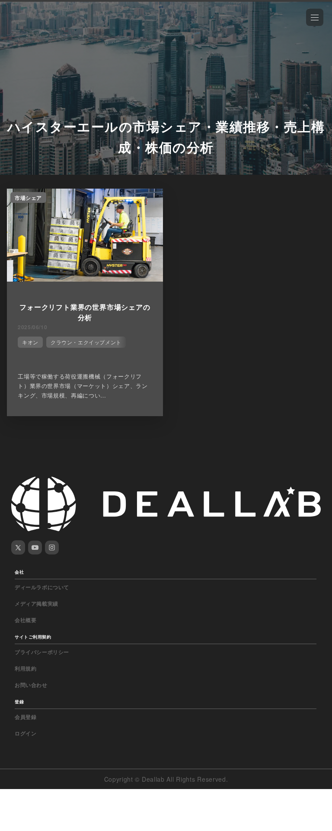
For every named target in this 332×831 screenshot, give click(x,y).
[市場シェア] (85, 279)
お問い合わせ (31, 685)
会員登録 (25, 717)
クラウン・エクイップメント (86, 342)
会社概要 (25, 620)
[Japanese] (31, 27)
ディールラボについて (42, 587)
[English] (16, 27)
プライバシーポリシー (42, 652)
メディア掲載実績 (36, 603)
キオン (30, 342)
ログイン (25, 733)
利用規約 (25, 668)
